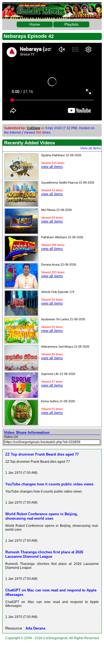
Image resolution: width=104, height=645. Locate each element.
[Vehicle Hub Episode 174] (21, 314)
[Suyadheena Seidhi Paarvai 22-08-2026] (21, 205)
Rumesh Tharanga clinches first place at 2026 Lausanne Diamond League (44, 554)
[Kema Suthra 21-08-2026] (21, 423)
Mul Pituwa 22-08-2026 (56, 210)
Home (34, 24)
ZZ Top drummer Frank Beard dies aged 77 (42, 454)
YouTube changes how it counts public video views (49, 484)
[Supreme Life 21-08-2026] (21, 396)
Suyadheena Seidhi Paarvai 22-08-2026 (67, 182)
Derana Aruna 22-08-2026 (58, 264)
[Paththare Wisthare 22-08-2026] (21, 259)
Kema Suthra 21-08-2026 (58, 401)
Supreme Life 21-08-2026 (58, 374)
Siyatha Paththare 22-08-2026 (61, 155)
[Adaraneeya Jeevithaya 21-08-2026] (21, 369)
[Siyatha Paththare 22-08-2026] (21, 177)
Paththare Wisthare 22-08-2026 (62, 237)
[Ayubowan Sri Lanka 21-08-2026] (21, 341)
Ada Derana (35, 628)
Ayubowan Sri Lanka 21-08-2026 (63, 319)
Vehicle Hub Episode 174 (57, 292)
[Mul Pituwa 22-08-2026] (21, 232)
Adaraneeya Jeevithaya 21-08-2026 (65, 346)
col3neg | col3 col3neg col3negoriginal (52, 6)
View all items (90, 148)
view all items (52, 167)
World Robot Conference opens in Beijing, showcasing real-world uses (41, 516)
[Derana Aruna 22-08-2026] (21, 287)
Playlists (71, 24)
